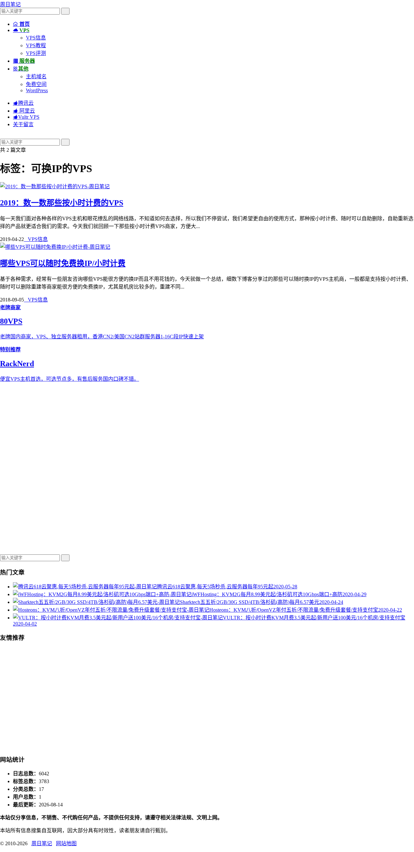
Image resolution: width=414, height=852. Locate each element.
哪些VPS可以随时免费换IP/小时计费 (62, 263)
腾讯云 (23, 103)
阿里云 (24, 111)
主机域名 (36, 76)
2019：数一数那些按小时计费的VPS (61, 203)
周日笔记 (10, 4)
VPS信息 (36, 37)
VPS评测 (36, 53)
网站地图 (66, 843)
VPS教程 (36, 45)
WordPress (37, 90)
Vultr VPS (26, 117)
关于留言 (23, 124)
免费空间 (36, 84)
